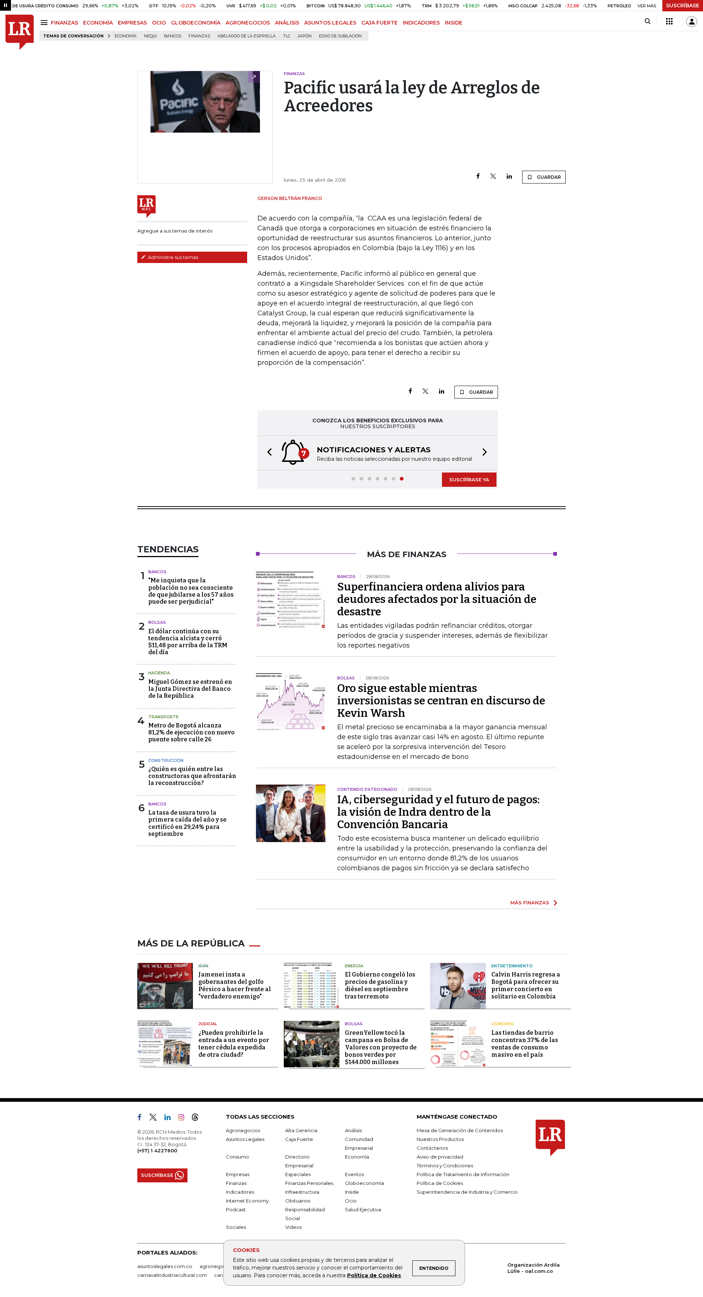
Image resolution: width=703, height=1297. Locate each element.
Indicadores (240, 1192)
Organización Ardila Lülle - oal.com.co (533, 1268)
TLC (286, 36)
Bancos (172, 36)
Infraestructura (302, 1192)
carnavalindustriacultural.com (172, 1275)
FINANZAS (64, 22)
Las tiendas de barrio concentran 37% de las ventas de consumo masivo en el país (524, 1043)
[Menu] (45, 22)
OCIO (159, 22)
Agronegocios (243, 1130)
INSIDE (453, 22)
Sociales (236, 1227)
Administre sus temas (172, 257)
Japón (305, 36)
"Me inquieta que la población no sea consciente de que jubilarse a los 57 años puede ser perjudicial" (191, 591)
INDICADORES (421, 22)
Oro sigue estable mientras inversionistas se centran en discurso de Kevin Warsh (441, 701)
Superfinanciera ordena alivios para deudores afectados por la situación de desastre (436, 599)
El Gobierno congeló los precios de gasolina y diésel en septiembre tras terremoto (380, 985)
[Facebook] (478, 176)
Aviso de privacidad (440, 1157)
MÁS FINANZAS (529, 902)
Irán (203, 965)
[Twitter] (493, 176)
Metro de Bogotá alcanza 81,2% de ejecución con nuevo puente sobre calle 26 (191, 732)
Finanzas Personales (309, 1183)
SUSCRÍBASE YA (469, 479)
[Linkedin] (509, 176)
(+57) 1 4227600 (157, 1150)
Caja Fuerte (299, 1139)
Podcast (236, 1209)
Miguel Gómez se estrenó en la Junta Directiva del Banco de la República (190, 688)
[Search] (647, 21)
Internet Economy (247, 1201)
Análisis (353, 1130)
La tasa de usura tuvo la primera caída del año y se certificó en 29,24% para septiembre (187, 823)
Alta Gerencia (301, 1130)
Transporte (163, 716)
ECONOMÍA (98, 22)
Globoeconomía (364, 1183)
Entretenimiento (512, 965)
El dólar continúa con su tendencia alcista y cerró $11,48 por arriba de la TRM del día (187, 642)
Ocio (351, 1201)
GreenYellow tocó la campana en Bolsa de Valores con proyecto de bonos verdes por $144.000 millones (381, 1047)
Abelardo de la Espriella (246, 36)
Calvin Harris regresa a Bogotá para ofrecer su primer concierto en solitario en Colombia (525, 985)
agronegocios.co (220, 1266)
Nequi (150, 36)
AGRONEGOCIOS (248, 22)
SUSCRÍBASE (682, 5)
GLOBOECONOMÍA (195, 22)
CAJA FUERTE (379, 22)
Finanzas (199, 36)
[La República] (19, 32)
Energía (354, 965)
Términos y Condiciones (445, 1165)
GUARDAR (548, 177)
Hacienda (159, 672)
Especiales (297, 1174)
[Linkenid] (170, 1119)
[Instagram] (184, 1119)
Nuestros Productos (440, 1139)
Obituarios (297, 1201)
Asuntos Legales (245, 1139)
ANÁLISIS (287, 22)
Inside (352, 1192)
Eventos (354, 1174)
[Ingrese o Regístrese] (691, 21)
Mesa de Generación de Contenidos (460, 1130)
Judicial (207, 1023)
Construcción (165, 760)
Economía (126, 36)
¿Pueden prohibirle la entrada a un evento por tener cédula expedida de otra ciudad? (233, 1043)
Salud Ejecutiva (363, 1209)
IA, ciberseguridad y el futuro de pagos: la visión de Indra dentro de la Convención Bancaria (438, 812)
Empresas (237, 1174)
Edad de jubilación (340, 36)
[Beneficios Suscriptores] (669, 22)
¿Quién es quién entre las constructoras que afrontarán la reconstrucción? (192, 776)
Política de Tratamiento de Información (463, 1174)
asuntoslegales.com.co (164, 1266)
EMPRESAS (132, 22)
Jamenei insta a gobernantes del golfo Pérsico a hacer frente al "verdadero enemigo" (234, 985)
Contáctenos (432, 1148)
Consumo (502, 1023)
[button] (267, 453)
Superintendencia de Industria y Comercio (467, 1192)
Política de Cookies (374, 1275)
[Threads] (198, 1119)
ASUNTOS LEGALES (330, 22)
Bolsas (157, 622)
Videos (293, 1227)
